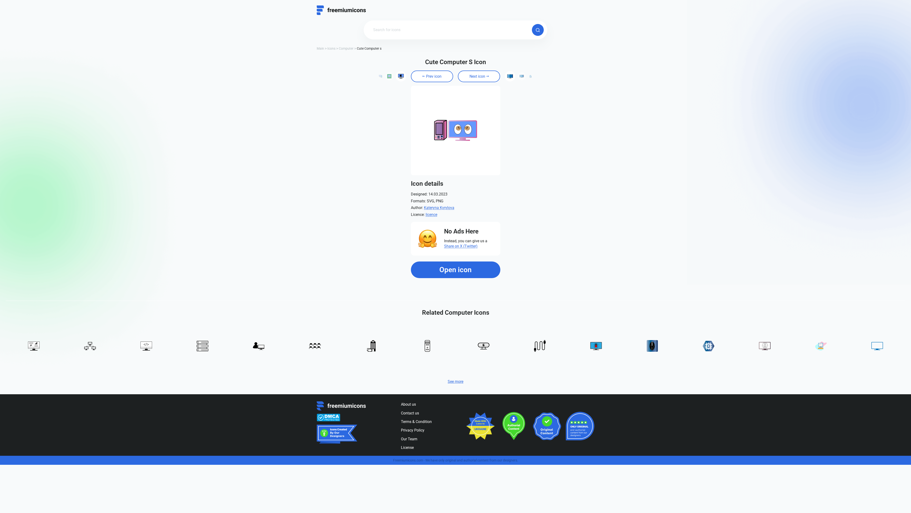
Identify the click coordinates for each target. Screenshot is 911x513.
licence (431, 214)
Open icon (455, 270)
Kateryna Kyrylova (439, 207)
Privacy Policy (412, 430)
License (407, 447)
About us (408, 404)
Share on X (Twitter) (461, 246)
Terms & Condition (416, 421)
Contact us (410, 413)
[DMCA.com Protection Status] (328, 417)
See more (455, 381)
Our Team (409, 439)
